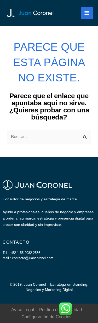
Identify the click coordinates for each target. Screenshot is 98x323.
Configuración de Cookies (46, 316)
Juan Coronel (66, 12)
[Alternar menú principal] (87, 13)
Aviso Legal (22, 309)
